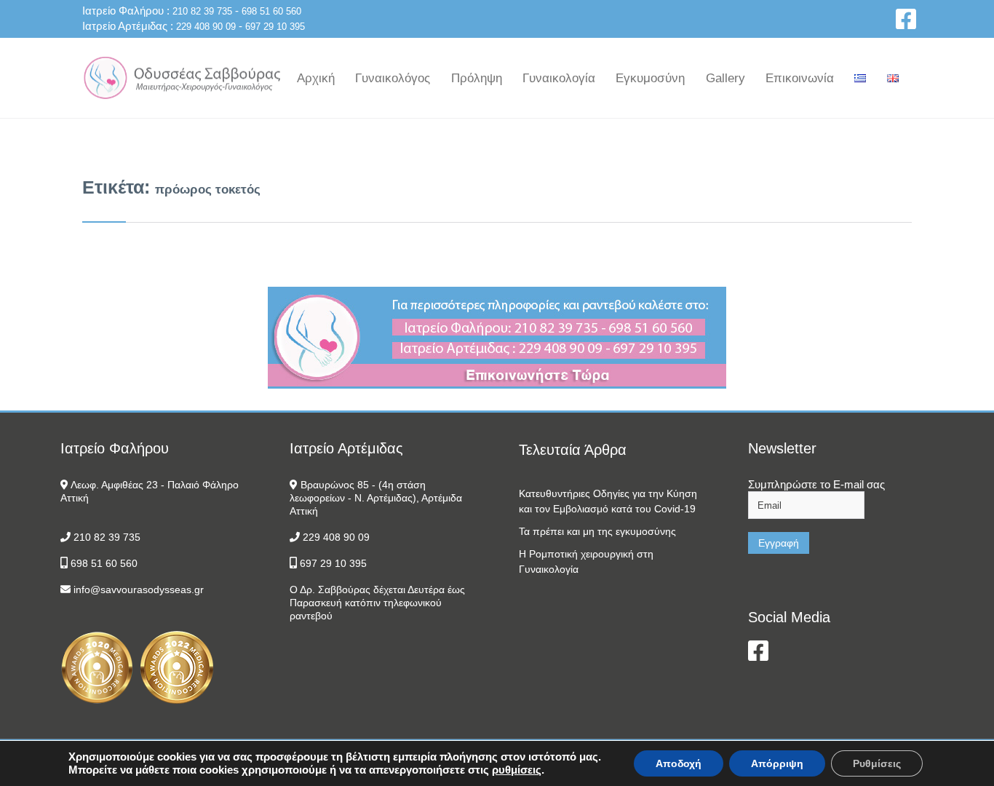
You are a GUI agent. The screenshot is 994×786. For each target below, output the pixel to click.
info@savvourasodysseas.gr (138, 589)
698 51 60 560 (271, 11)
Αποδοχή (678, 763)
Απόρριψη (777, 763)
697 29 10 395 (275, 26)
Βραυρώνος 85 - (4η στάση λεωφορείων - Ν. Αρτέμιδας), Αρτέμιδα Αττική (376, 498)
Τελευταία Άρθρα (573, 450)
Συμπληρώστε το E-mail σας (816, 484)
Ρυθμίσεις (877, 763)
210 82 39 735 (202, 11)
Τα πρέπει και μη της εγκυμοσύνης (597, 531)
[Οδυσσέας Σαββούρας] (182, 78)
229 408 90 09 (206, 26)
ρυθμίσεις (516, 769)
